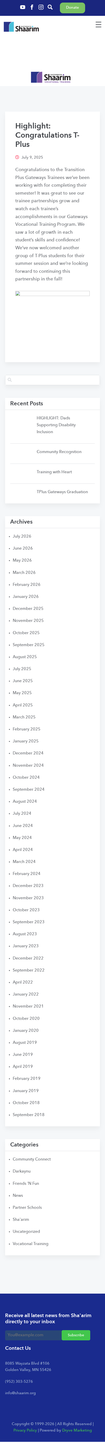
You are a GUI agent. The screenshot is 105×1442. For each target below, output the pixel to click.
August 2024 (25, 802)
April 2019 (23, 1067)
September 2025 (29, 645)
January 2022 (26, 994)
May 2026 (22, 561)
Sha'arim (21, 1220)
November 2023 (28, 898)
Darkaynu (22, 1171)
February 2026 (27, 585)
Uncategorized (26, 1232)
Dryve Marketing (77, 1431)
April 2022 (23, 982)
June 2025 (23, 681)
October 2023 (26, 910)
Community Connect (32, 1159)
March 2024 (24, 862)
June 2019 (23, 1055)
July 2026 (22, 537)
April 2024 (23, 850)
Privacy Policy (25, 1431)
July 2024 (22, 814)
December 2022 (28, 958)
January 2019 (26, 1091)
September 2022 (29, 970)
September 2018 (29, 1115)
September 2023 (29, 922)
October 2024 (26, 778)
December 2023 (28, 886)
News (18, 1196)
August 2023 (25, 934)
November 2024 (28, 766)
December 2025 (28, 609)
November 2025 (28, 621)
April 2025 (23, 705)
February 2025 (27, 729)
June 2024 (23, 826)
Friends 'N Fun (26, 1184)
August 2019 (25, 1043)
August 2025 (25, 657)
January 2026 (26, 597)
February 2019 (27, 1079)
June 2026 (23, 549)
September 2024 (29, 790)
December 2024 (28, 753)
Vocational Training (30, 1244)
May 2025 (22, 693)
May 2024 (22, 838)
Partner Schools (27, 1208)
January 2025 (26, 741)
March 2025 (24, 717)
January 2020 (26, 1031)
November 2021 (28, 1006)
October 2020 (26, 1019)
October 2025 (26, 633)
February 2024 (27, 874)
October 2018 (26, 1103)
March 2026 (24, 573)
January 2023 (26, 946)
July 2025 (22, 669)
